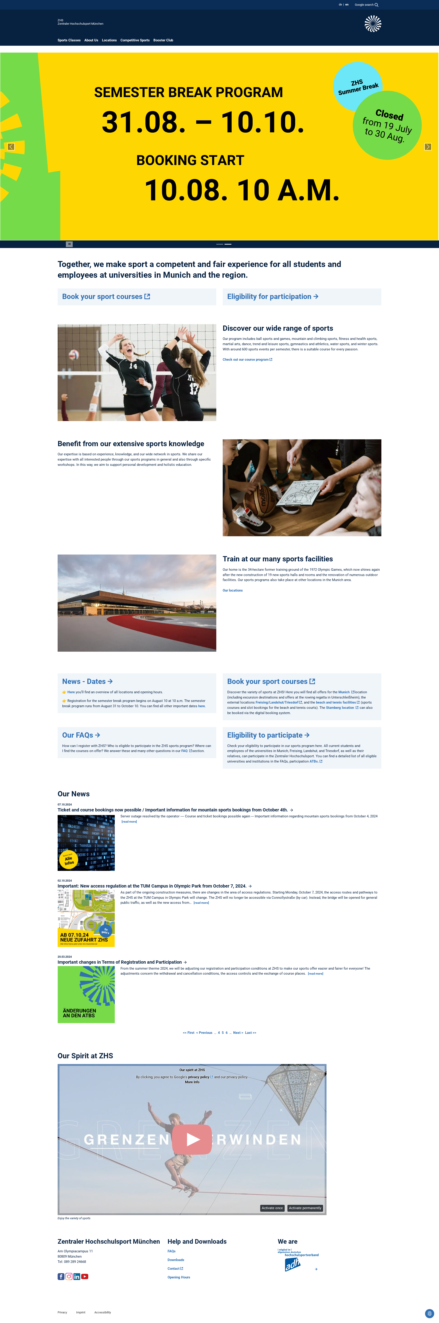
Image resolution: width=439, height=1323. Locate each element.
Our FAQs (77, 735)
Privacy (62, 1312)
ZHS (60, 20)
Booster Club (163, 40)
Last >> (250, 1033)
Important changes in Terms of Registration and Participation (120, 962)
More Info (192, 1082)
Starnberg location (340, 708)
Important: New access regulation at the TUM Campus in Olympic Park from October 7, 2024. (153, 886)
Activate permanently (305, 1208)
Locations (109, 40)
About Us (91, 40)
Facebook (61, 1276)
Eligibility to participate (264, 735)
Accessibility (102, 1312)
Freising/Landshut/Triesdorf (277, 702)
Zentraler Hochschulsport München (80, 23)
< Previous (204, 1033)
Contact (173, 1269)
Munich (344, 692)
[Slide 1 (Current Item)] (219, 244)
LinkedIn (76, 1276)
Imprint (80, 1312)
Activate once (272, 1208)
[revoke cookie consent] (429, 1313)
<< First (189, 1033)
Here (71, 692)
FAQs (172, 1251)
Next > (238, 1033)
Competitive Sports (135, 40)
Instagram (68, 1276)
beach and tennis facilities (336, 702)
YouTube (84, 1276)
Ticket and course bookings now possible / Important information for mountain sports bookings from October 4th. (173, 810)
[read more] (129, 821)
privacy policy (198, 1077)
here (201, 706)
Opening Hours (179, 1277)
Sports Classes (69, 40)
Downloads (176, 1260)
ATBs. (314, 761)
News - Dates (84, 681)
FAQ (184, 751)
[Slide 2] (228, 244)
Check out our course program (246, 359)
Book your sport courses (102, 296)
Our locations (233, 590)
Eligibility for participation (269, 296)
